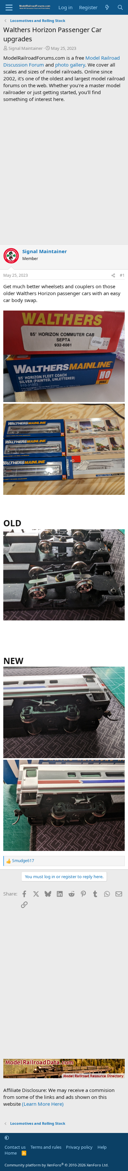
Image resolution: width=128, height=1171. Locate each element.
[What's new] (107, 7)
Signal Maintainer (26, 48)
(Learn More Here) (43, 1103)
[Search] (120, 7)
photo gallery (70, 64)
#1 (122, 275)
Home (11, 1153)
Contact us (15, 1147)
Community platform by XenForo (57, 1164)
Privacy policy (79, 1147)
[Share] (113, 275)
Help (102, 1147)
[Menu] (9, 7)
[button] (6, 1137)
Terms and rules (46, 1147)
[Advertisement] (64, 173)
